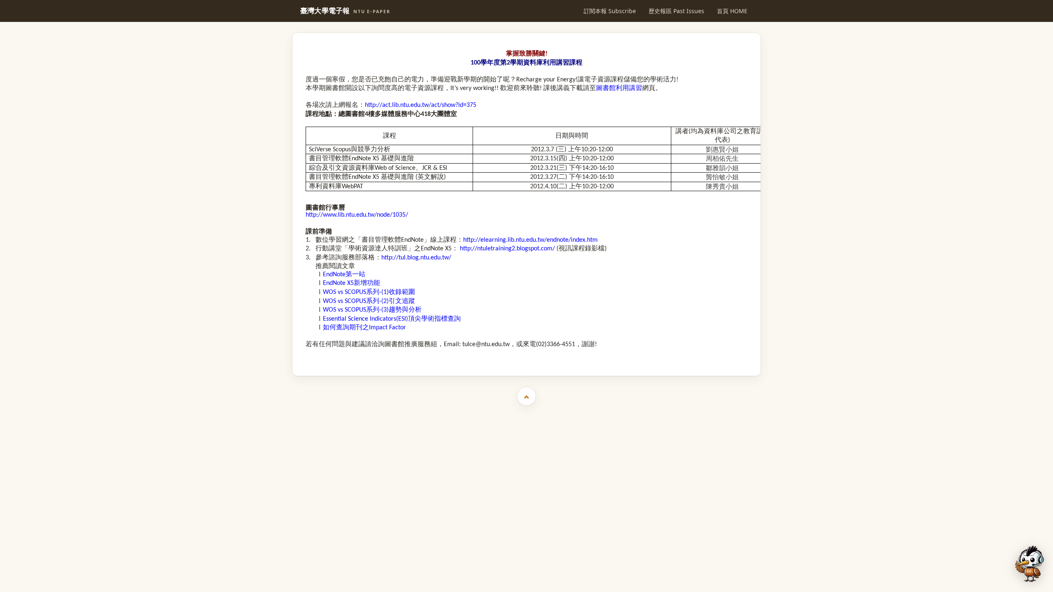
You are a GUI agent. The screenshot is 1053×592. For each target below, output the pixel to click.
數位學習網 (331, 239)
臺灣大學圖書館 (527, 356)
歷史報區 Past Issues (676, 11)
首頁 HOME (732, 11)
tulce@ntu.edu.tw (486, 344)
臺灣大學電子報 (345, 11)
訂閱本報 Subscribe (610, 11)
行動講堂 (328, 247)
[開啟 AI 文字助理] (1029, 564)
